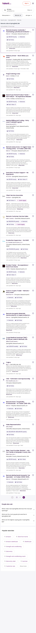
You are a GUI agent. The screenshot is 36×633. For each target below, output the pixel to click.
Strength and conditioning (13, 546)
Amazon (8, 537)
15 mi (29, 10)
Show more (12, 48)
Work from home (23, 537)
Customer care (10, 566)
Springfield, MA (12, 20)
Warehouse (28, 541)
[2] (24, 497)
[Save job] (33, 30)
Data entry (9, 551)
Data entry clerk (10, 561)
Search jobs (4, 20)
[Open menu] (33, 3)
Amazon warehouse (12, 541)
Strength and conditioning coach (16, 556)
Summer (24, 561)
